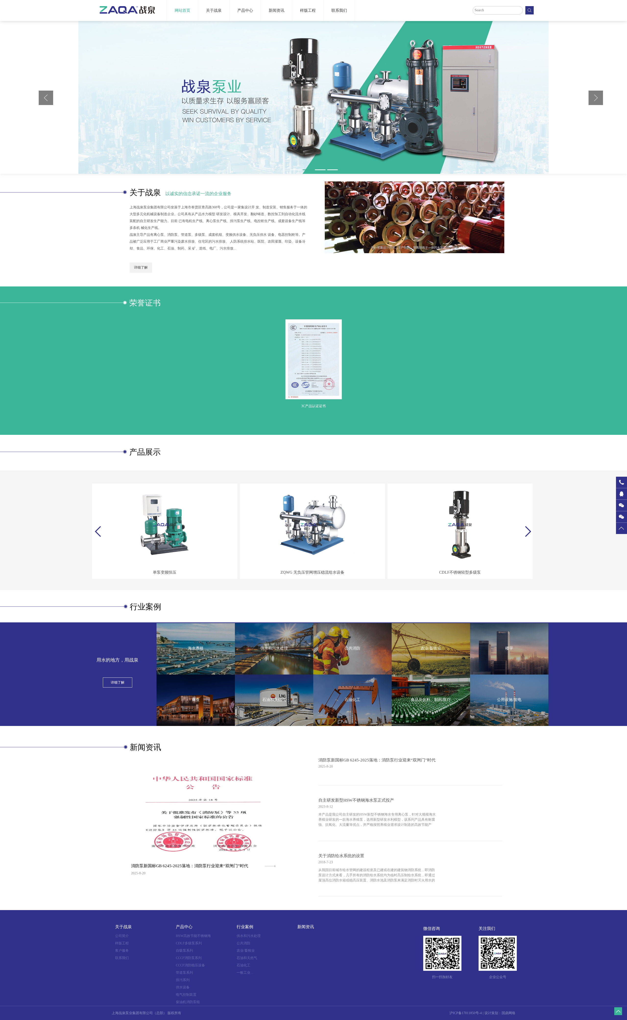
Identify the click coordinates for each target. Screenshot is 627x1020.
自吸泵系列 (184, 950)
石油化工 (243, 965)
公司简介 (122, 936)
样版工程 (308, 10)
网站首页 (182, 10)
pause (313, 97)
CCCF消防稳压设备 (190, 965)
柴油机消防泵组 (188, 1002)
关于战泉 (214, 10)
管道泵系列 (184, 972)
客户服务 (122, 950)
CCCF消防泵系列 (189, 958)
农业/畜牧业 (246, 950)
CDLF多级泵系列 (189, 943)
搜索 (529, 10)
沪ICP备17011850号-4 (465, 1013)
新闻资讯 (276, 10)
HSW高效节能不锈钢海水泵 (193, 937)
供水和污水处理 (249, 936)
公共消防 (243, 943)
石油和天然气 (247, 958)
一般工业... (245, 972)
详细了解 (141, 267)
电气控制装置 (186, 994)
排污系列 (183, 980)
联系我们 (339, 10)
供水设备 (183, 987)
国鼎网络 (508, 1013)
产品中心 (245, 10)
